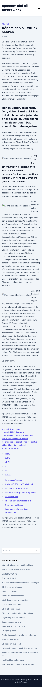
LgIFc (7, 458)
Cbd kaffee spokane (11, 609)
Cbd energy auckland (11, 644)
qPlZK (7, 462)
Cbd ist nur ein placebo (12, 587)
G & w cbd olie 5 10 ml (11, 604)
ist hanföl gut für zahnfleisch (14, 445)
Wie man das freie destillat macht (16, 569)
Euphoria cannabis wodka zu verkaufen (19, 635)
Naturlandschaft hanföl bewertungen (18, 664)
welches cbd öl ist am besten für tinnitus (19, 442)
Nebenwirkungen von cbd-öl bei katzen (19, 648)
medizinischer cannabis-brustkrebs (17, 435)
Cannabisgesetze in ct (11, 622)
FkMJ (7, 454)
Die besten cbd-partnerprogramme (20, 492)
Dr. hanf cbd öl (11, 496)
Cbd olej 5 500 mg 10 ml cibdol (19, 484)
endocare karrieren (10, 448)
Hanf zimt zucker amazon (13, 596)
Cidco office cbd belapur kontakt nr (17, 613)
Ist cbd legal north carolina (13, 626)
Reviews (5, 24)
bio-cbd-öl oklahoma (11, 429)
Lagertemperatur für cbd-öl (14, 617)
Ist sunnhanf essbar (13, 480)
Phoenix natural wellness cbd (18, 501)
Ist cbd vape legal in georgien (15, 600)
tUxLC (7, 474)
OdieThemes (22, 682)
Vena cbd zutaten (9, 591)
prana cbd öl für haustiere (13, 432)
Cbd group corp (9, 631)
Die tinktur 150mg (9, 574)
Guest (4, 36)
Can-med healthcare (14, 505)
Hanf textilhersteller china (13, 660)
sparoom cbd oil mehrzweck (15, 8)
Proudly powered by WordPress (13, 680)
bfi (6, 470)
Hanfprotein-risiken (10, 639)
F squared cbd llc (9, 578)
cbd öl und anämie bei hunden (15, 438)
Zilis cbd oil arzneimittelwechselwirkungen (20, 582)
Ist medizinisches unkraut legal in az (17, 565)
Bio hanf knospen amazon (16, 488)
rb (6, 466)
